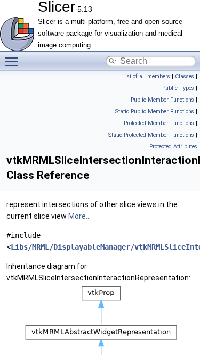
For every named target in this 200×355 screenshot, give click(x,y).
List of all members (146, 76)
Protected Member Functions (159, 123)
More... (79, 216)
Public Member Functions (162, 99)
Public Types (178, 88)
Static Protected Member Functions (151, 134)
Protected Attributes (173, 146)
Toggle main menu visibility (13, 61)
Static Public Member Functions (154, 111)
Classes (184, 76)
